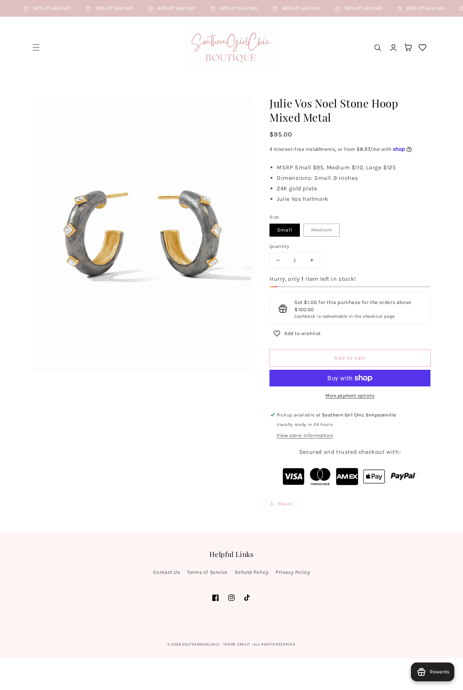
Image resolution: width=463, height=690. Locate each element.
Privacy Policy (293, 572)
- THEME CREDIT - (237, 644)
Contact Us (166, 572)
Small (284, 230)
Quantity (279, 246)
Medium (321, 230)
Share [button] (285, 504)
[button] (36, 47)
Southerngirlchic (200, 644)
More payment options (350, 395)
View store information (305, 435)
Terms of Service (207, 572)
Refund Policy (252, 572)
